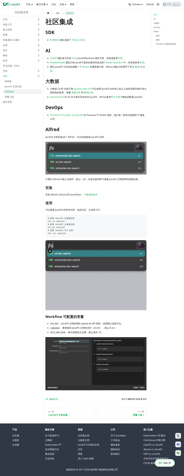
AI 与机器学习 (52, 435)
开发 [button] (5, 71)
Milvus (85, 66)
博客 (72, 4)
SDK (155, 14)
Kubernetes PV (53, 444)
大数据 (156, 23)
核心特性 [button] (7, 29)
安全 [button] (5, 50)
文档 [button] (62, 4)
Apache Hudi (57, 97)
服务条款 (115, 444)
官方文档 (115, 97)
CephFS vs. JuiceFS (153, 444)
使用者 (8, 81)
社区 (53, 4)
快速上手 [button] (7, 24)
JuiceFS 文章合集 (13, 86)
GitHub (150, 4)
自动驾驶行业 (52, 449)
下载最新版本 (91, 194)
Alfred (156, 31)
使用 (158, 39)
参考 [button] (5, 60)
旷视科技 (54, 39)
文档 (120, 58)
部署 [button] (5, 34)
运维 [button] (5, 45)
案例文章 (88, 92)
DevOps (157, 27)
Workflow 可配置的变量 (166, 44)
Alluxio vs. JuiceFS (152, 449)
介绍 (5, 19)
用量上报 (9, 96)
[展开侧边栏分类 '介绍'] (38, 19)
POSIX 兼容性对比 (152, 463)
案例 (137, 66)
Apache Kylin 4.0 (82, 88)
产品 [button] (28, 4)
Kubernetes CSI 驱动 (154, 435)
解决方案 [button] (41, 4)
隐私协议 (115, 449)
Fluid (74, 58)
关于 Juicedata (118, 435)
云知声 (53, 58)
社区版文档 (21, 12)
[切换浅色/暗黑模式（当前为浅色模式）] (158, 4)
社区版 (15, 435)
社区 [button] (5, 76)
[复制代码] (143, 218)
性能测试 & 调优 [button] (11, 39)
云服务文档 (83, 440)
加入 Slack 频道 (86, 458)
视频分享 (75, 92)
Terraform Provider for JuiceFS (66, 115)
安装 (158, 35)
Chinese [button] (136, 4)
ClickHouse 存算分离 (154, 440)
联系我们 (115, 453)
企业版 (15, 444)
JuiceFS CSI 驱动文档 (88, 444)
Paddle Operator (114, 62)
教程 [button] (5, 55)
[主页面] (48, 13)
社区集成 (9, 91)
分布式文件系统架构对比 (156, 458)
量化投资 (49, 453)
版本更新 (7, 102)
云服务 (15, 440)
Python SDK (78, 39)
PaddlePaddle (57, 62)
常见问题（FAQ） (12, 65)
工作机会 (115, 440)
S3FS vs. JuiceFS (151, 453)
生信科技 (49, 458)
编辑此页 (53, 399)
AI (154, 19)
